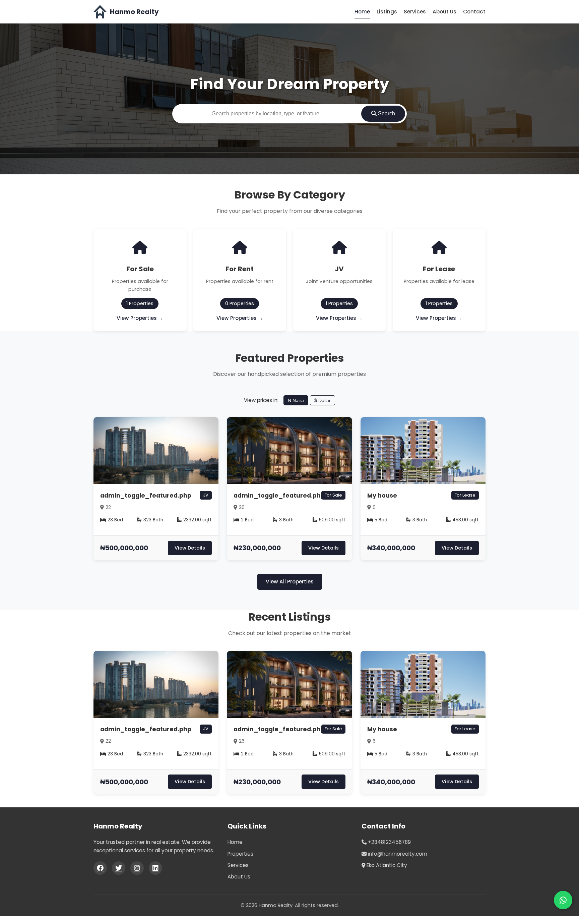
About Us (444, 11)
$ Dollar (322, 400)
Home (362, 11)
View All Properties (290, 581)
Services (415, 11)
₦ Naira (296, 400)
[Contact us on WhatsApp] (563, 900)
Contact (474, 11)
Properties (240, 853)
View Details (190, 548)
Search (386, 113)
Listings (387, 11)
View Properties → (140, 318)
